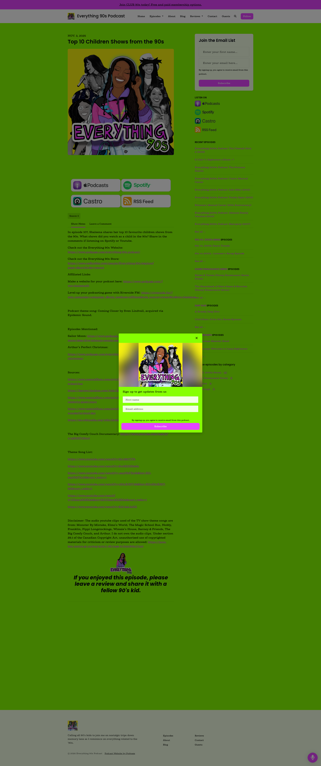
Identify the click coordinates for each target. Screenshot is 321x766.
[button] (196, 338)
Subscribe (160, 426)
